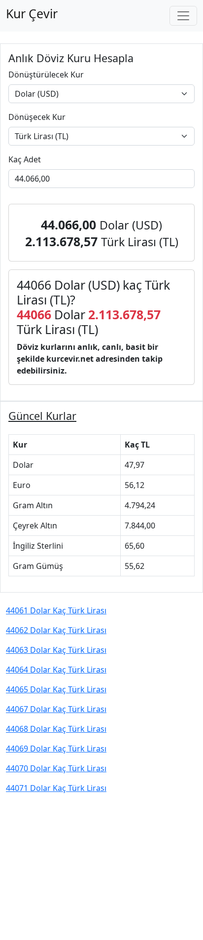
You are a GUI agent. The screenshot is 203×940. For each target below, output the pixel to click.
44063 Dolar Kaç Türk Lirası (56, 649)
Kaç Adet (24, 159)
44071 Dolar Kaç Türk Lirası (56, 788)
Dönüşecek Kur (37, 117)
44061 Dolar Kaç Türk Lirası (56, 610)
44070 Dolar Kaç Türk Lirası (56, 768)
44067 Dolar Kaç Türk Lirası (56, 709)
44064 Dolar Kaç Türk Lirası (56, 669)
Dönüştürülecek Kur (46, 74)
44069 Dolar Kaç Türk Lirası (56, 748)
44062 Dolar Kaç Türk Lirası (56, 630)
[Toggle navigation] (183, 16)
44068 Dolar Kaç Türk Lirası (56, 728)
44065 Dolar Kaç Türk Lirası (56, 689)
